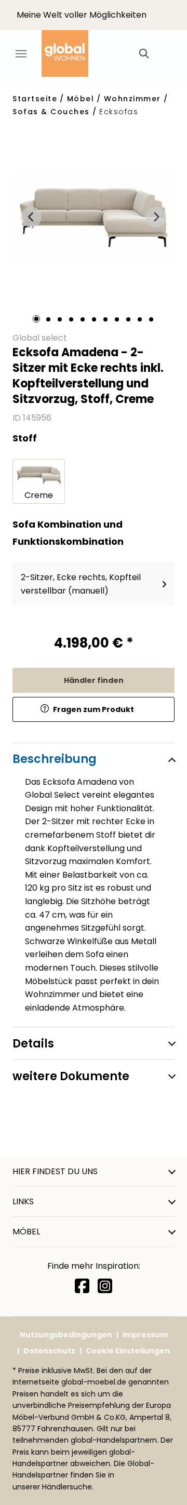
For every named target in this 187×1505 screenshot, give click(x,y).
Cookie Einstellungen (128, 1351)
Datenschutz (49, 1351)
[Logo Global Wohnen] (73, 53)
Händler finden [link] (94, 680)
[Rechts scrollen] (155, 217)
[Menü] (20, 53)
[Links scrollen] (31, 217)
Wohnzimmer (132, 98)
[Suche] (143, 53)
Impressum (145, 1334)
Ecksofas (118, 111)
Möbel (81, 98)
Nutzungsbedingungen (66, 1334)
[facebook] (82, 1286)
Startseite (34, 98)
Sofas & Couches (51, 111)
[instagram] (105, 1286)
